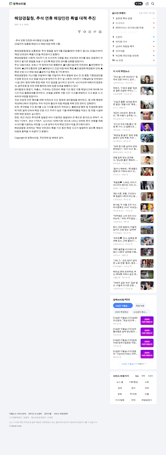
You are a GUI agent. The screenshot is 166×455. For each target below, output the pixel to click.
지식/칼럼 (119, 399)
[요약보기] (79, 32)
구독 (139, 3)
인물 (147, 394)
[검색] (153, 3)
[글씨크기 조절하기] (95, 32)
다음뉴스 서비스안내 (17, 413)
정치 (133, 388)
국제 (147, 388)
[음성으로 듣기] (84, 32)
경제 (120, 388)
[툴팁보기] (154, 13)
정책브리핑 (19, 3)
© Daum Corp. (15, 426)
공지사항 (47, 413)
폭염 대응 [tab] (140, 305)
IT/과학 (133, 394)
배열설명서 (147, 399)
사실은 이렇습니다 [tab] (123, 305)
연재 (133, 399)
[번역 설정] (89, 32)
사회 (147, 382)
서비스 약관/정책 (61, 413)
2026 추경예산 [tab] (121, 312)
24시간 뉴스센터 (35, 413)
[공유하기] (147, 3)
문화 (120, 394)
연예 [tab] (143, 375)
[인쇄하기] (100, 32)
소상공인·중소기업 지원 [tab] (142, 312)
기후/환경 (133, 382)
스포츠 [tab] (150, 375)
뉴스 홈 (119, 382)
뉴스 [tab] (137, 375)
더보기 (132, 363)
